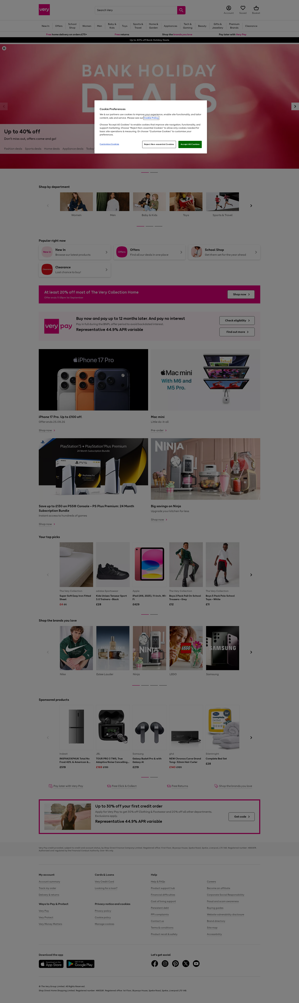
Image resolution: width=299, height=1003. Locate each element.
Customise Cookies (109, 144)
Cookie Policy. (151, 118)
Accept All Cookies (190, 144)
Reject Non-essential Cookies (159, 144)
